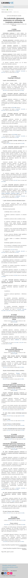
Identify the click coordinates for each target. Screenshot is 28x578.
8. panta (13, 501)
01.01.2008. (14, 25)
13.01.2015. (17, 252)
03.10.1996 (14, 107)
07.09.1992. (3, 276)
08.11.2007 (3, 72)
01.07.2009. (22, 541)
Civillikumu (17, 339)
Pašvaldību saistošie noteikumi (9, 565)
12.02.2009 (5, 541)
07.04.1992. (19, 309)
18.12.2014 (13, 249)
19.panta (18, 373)
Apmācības (4, 569)
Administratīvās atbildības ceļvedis (10, 567)
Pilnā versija (5, 570)
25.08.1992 (16, 275)
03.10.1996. (23, 71)
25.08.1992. (18, 71)
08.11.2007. (23, 251)
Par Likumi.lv (14, 570)
